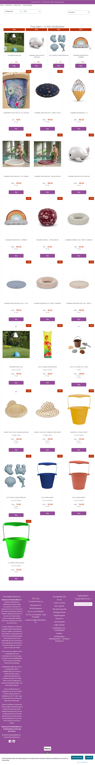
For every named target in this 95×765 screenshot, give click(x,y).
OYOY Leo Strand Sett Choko (79, 367)
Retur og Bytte (59, 606)
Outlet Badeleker (27, 5)
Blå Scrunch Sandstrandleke (59, 55)
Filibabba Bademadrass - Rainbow (16, 240)
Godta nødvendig (77, 757)
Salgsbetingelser (59, 615)
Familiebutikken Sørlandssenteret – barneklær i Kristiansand (59, 639)
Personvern (59, 619)
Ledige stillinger (59, 625)
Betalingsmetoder (59, 612)
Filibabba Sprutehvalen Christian (79, 176)
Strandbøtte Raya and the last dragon (16, 113)
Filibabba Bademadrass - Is (78, 113)
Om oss (59, 600)
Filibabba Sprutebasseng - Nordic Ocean (47, 113)
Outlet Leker (17, 5)
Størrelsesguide (59, 622)
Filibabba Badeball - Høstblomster (47, 240)
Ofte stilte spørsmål (59, 609)
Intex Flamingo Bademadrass (47, 367)
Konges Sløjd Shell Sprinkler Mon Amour (47, 432)
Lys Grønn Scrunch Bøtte (16, 563)
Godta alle (89, 757)
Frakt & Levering (59, 603)
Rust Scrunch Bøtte (78, 497)
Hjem (2, 5)
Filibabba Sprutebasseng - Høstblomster (47, 176)
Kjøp (14, 66)
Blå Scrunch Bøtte (47, 497)
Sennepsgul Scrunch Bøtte (79, 432)
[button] (5, 48)
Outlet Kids (9, 5)
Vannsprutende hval (14, 55)
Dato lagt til (71, 12)
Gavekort (59, 633)
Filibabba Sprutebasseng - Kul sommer (16, 176)
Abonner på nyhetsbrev (83, 604)
